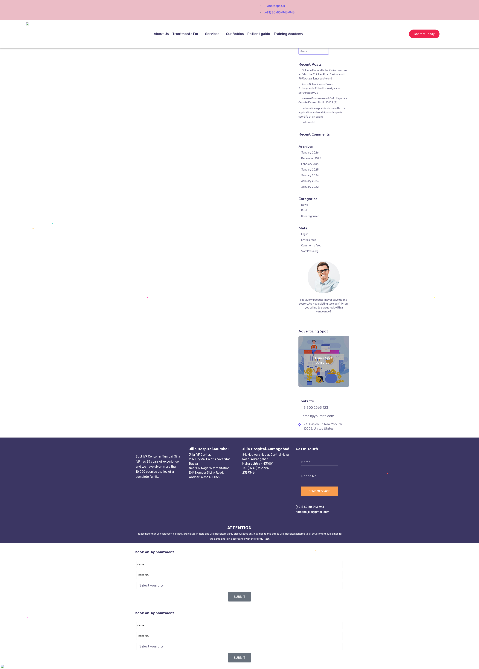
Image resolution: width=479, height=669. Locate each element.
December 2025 (311, 158)
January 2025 (310, 169)
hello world (308, 122)
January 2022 (310, 186)
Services (212, 34)
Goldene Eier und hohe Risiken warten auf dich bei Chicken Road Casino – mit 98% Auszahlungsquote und (322, 74)
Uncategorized (310, 216)
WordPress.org (309, 251)
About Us (161, 34)
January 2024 (310, 175)
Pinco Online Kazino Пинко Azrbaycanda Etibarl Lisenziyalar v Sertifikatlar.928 (319, 88)
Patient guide (258, 34)
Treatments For (185, 34)
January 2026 (310, 152)
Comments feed (311, 245)
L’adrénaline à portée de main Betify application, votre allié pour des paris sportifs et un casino (321, 112)
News (304, 204)
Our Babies (235, 34)
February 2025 (310, 164)
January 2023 (310, 181)
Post (304, 210)
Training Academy (288, 34)
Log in (304, 234)
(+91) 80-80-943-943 (310, 507)
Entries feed (308, 240)
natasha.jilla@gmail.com (312, 512)
